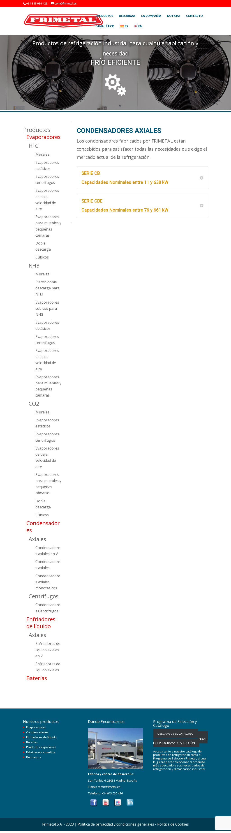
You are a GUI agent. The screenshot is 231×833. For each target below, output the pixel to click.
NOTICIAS (173, 16)
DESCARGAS (127, 16)
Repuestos (33, 757)
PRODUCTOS (104, 16)
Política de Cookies (173, 824)
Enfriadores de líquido (41, 737)
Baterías (32, 742)
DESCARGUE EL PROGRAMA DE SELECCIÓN (180, 739)
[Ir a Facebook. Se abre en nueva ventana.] (93, 806)
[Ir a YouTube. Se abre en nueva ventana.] (106, 806)
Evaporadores (36, 727)
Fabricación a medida (40, 752)
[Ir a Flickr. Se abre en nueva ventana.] (118, 806)
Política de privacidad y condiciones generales (116, 824)
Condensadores (37, 732)
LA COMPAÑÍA (151, 16)
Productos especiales (41, 747)
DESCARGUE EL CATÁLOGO (175, 733)
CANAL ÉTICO (104, 26)
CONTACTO (194, 16)
